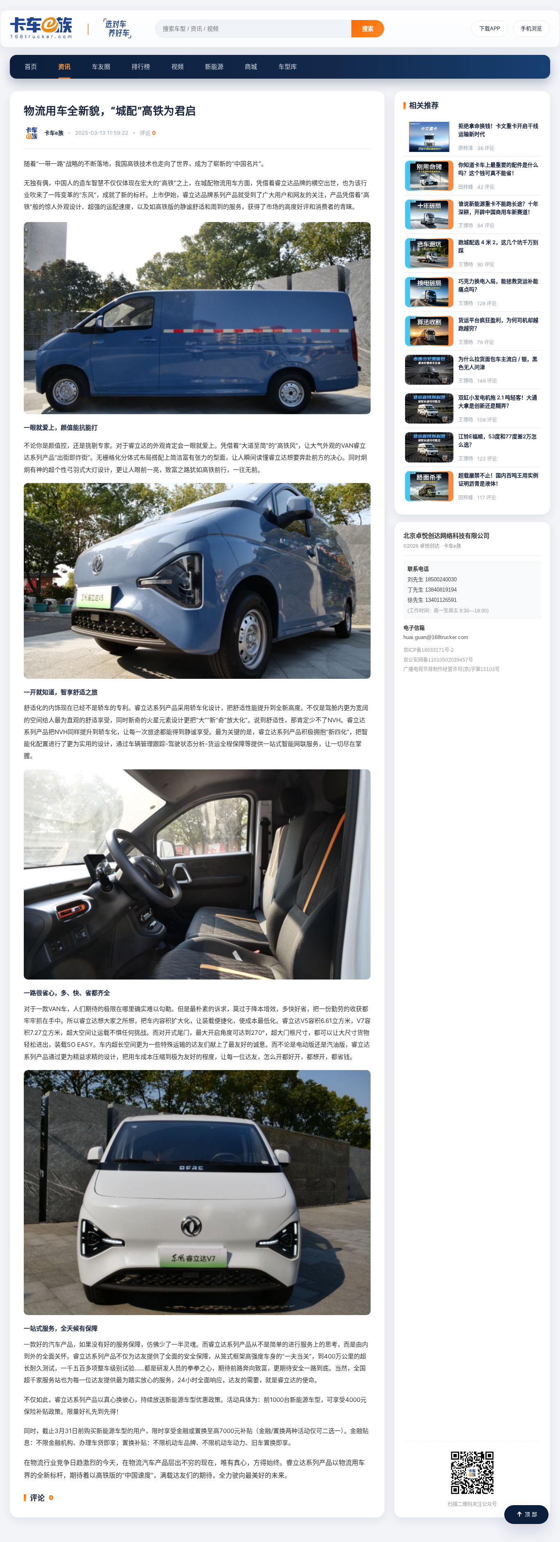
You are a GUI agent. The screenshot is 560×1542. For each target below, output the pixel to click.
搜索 (367, 28)
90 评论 (485, 264)
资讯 (64, 66)
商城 (251, 66)
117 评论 (486, 497)
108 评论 (487, 420)
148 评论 (487, 381)
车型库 (287, 66)
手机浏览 (531, 28)
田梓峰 (465, 187)
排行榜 (141, 66)
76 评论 (485, 342)
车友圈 (101, 66)
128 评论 (486, 303)
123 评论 (487, 459)
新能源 (214, 66)
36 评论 (485, 148)
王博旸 (465, 225)
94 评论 (485, 225)
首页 (31, 66)
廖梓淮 (465, 148)
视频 (177, 66)
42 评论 (485, 187)
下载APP (489, 28)
